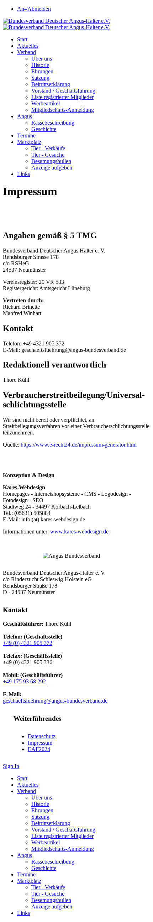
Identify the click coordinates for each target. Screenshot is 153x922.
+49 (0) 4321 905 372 (27, 643)
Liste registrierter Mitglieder (62, 97)
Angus (24, 116)
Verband (26, 52)
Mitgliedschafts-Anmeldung (62, 110)
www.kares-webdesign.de (79, 531)
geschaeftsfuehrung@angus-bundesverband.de (55, 701)
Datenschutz (42, 736)
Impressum (40, 743)
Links (23, 174)
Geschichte (43, 129)
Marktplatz (29, 142)
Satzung (40, 78)
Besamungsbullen (51, 161)
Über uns (41, 59)
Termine (26, 135)
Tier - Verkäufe (48, 148)
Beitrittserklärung (50, 84)
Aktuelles (27, 46)
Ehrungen (42, 71)
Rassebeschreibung (52, 123)
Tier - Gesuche (47, 155)
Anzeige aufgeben (51, 168)
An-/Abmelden (34, 9)
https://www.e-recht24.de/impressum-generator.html (79, 445)
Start (22, 39)
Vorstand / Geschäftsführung (63, 91)
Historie (40, 65)
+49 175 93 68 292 (24, 681)
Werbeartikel (45, 103)
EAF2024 (39, 749)
